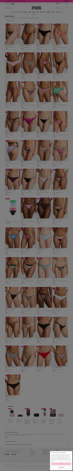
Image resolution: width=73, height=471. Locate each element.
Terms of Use (68, 459)
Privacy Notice (62, 459)
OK (61, 463)
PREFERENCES (61, 467)
